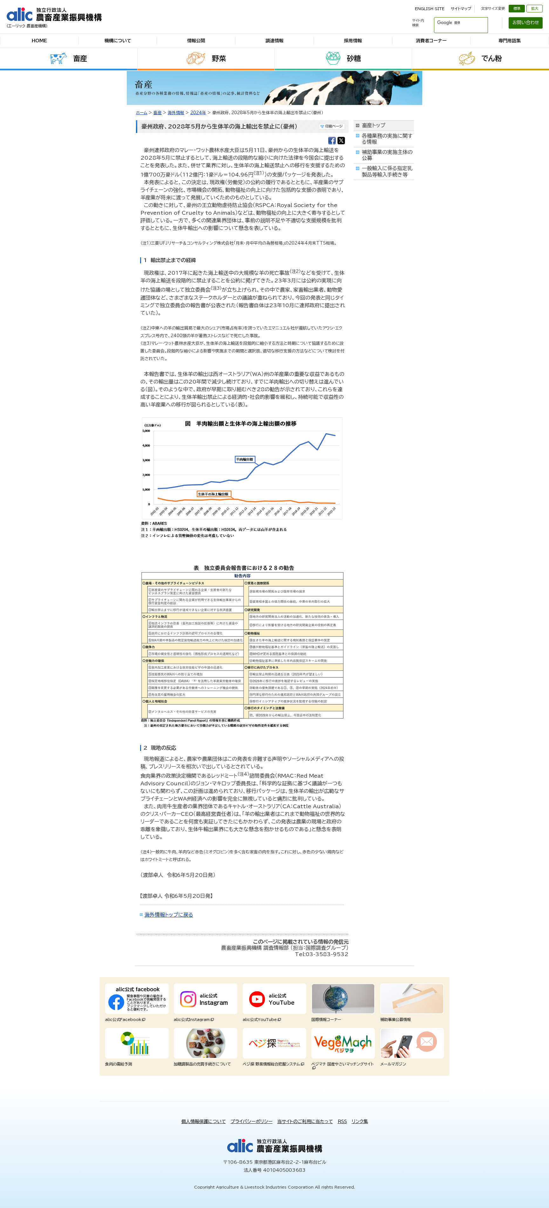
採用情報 (353, 40)
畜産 (80, 58)
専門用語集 (509, 40)
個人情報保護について (203, 1121)
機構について (118, 40)
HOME (39, 40)
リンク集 (360, 1121)
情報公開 (196, 40)
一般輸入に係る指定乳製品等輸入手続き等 (387, 171)
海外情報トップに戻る (169, 914)
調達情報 (274, 40)
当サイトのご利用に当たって (305, 1121)
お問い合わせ (525, 22)
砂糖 (354, 58)
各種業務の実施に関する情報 (387, 138)
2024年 (198, 113)
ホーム (141, 113)
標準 (516, 8)
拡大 (534, 8)
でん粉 (491, 58)
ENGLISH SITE (429, 8)
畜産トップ (373, 125)
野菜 (219, 58)
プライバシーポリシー (252, 1121)
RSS (342, 1121)
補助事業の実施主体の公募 (387, 155)
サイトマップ (461, 8)
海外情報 (176, 113)
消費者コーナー (431, 40)
